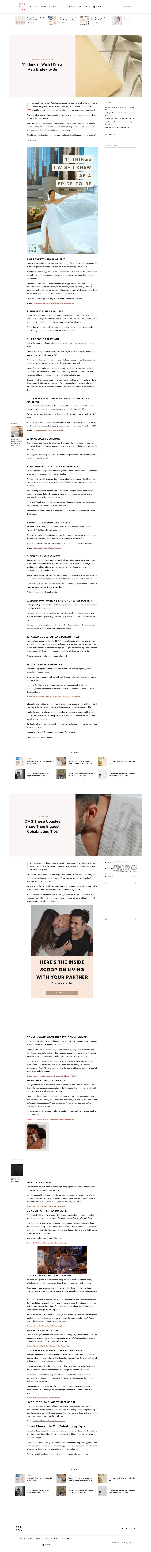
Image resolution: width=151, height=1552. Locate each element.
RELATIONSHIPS (48, 59)
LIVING (29, 758)
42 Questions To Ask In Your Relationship (46, 1398)
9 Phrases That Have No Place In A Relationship (49, 1206)
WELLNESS (67, 1539)
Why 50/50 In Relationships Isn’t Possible (47, 548)
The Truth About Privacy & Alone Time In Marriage (50, 1243)
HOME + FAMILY (35, 1539)
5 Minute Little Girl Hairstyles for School (118, 127)
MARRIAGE (38, 59)
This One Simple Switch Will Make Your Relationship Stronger (53, 303)
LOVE (33, 59)
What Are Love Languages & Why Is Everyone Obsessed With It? (54, 1076)
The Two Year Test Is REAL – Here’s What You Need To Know (53, 1119)
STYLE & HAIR (52, 1539)
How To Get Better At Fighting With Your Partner (49, 1421)
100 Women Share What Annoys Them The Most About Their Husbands (56, 697)
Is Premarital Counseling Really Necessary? (47, 1326)
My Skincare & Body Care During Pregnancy (119, 118)
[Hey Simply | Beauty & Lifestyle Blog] (22, 6)
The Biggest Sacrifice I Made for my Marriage (48, 430)
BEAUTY (21, 1539)
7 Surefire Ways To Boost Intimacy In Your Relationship (51, 1346)
